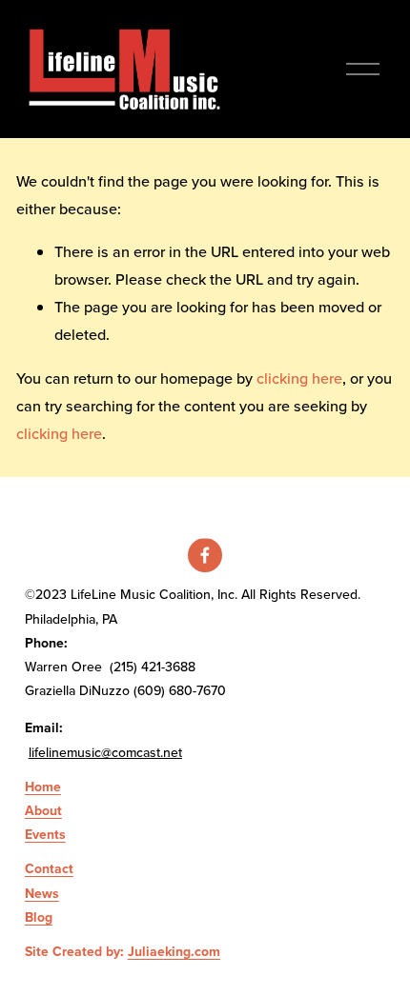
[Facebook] (205, 555)
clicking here (299, 378)
